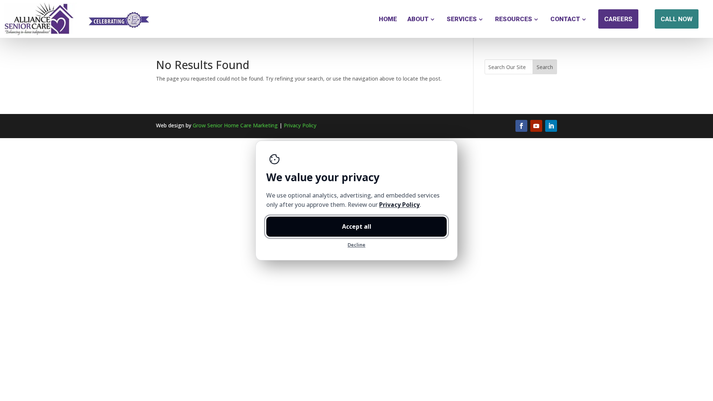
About (418, 19)
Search (545, 67)
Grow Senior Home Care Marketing (235, 125)
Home (388, 19)
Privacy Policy (300, 125)
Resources (513, 19)
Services (462, 19)
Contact (565, 19)
